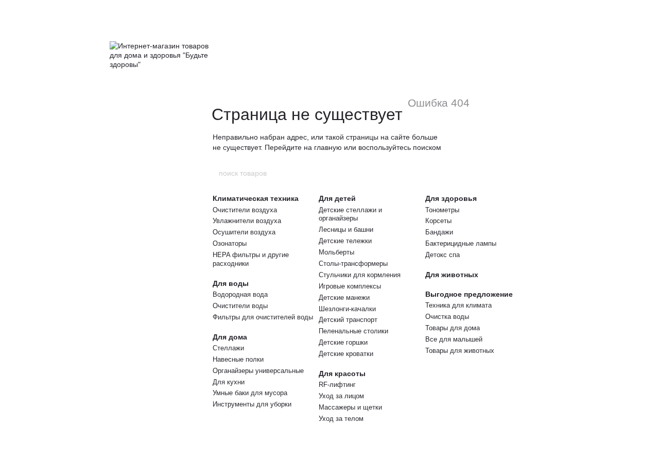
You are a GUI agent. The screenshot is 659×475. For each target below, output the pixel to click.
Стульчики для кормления (360, 275)
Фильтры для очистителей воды (263, 317)
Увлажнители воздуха (247, 221)
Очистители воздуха (245, 210)
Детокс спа (442, 255)
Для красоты (342, 373)
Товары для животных (459, 350)
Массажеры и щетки (350, 407)
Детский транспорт (348, 320)
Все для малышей (453, 339)
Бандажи (439, 232)
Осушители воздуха (244, 232)
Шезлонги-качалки (347, 309)
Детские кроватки (346, 354)
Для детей (337, 198)
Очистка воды (447, 316)
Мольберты (336, 252)
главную (328, 147)
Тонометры (442, 210)
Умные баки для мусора (250, 393)
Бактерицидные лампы (460, 243)
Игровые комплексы (350, 286)
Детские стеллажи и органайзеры (350, 214)
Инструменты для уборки (252, 404)
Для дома (230, 337)
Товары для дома (452, 328)
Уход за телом (341, 418)
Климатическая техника (256, 198)
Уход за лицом (341, 396)
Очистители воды (240, 306)
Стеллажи (228, 348)
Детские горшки (343, 342)
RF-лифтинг (337, 384)
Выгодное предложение (469, 294)
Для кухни (229, 382)
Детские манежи (344, 297)
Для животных (451, 274)
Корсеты (438, 221)
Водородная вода (240, 294)
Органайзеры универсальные (258, 371)
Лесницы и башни (346, 229)
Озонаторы (230, 243)
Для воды (231, 283)
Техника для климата (458, 305)
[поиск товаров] (441, 173)
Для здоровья (451, 198)
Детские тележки (345, 241)
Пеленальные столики (353, 331)
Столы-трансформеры (353, 263)
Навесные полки (238, 359)
